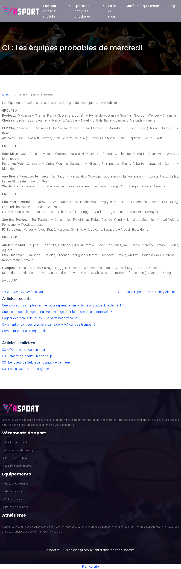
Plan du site (90, 566)
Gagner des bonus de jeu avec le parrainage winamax (40, 318)
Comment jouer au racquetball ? (25, 331)
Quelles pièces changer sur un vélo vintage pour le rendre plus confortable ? (57, 312)
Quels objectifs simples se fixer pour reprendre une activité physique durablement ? (63, 305)
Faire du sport (112, 11)
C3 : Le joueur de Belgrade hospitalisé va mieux (36, 362)
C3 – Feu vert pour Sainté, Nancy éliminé (146, 292)
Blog (171, 6)
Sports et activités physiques (82, 11)
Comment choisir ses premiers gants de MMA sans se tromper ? (48, 324)
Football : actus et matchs (50, 11)
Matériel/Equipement (143, 6)
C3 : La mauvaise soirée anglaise (25, 369)
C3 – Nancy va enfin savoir (24, 292)
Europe (9, 95)
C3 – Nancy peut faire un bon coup (27, 356)
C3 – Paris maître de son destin (25, 349)
